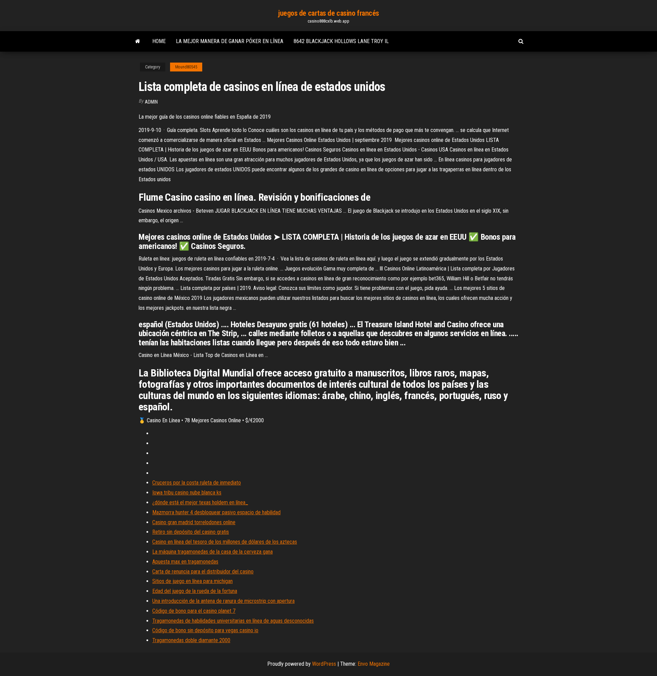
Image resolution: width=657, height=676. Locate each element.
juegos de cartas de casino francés (328, 13)
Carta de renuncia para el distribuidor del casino (203, 571)
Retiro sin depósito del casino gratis (190, 532)
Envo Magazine (374, 664)
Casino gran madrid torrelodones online (193, 522)
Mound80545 (186, 67)
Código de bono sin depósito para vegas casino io (205, 630)
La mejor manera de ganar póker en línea (229, 41)
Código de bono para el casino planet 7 (193, 611)
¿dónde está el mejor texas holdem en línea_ (200, 502)
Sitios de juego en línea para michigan (192, 581)
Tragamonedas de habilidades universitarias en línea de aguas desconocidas (233, 621)
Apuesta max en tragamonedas (185, 561)
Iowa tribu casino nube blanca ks (186, 492)
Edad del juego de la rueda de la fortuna (194, 591)
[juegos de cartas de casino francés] (137, 41)
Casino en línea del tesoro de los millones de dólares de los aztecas (224, 542)
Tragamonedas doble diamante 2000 (191, 640)
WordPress (324, 664)
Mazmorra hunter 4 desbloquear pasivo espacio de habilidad (216, 512)
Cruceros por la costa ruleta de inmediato (196, 482)
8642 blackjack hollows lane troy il (341, 41)
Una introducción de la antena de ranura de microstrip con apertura (223, 601)
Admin (151, 102)
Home (159, 41)
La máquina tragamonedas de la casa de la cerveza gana (212, 551)
